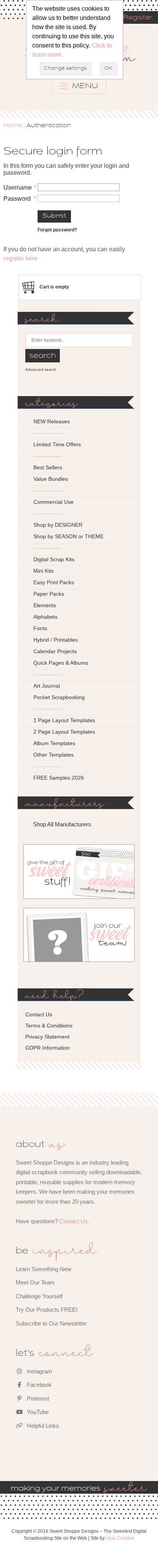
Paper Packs (48, 594)
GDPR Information (47, 1048)
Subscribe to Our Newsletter (51, 1323)
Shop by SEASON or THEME (68, 536)
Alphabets (45, 617)
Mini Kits (43, 571)
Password (17, 198)
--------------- (47, 433)
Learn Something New (43, 1269)
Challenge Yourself (39, 1296)
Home (12, 125)
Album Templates (54, 743)
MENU (84, 86)
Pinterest (37, 1398)
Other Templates (53, 755)
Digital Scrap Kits (53, 559)
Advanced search (40, 369)
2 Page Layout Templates (64, 732)
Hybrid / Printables (55, 640)
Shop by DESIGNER (57, 525)
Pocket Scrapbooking (59, 697)
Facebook (38, 1384)
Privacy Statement (47, 1037)
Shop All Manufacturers (62, 824)
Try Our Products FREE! (46, 1309)
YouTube (37, 1412)
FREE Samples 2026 (58, 778)
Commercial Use (53, 502)
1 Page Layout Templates (64, 720)
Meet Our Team (35, 1282)
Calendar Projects (55, 651)
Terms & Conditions (48, 1025)
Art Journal (46, 686)
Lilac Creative (120, 1538)
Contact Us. (74, 1221)
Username (17, 187)
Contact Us (38, 1014)
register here (20, 258)
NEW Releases (51, 421)
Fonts (40, 628)
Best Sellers (47, 467)
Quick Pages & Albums (60, 663)
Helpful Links (42, 1425)
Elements (44, 605)
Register (137, 18)
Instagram (38, 1371)
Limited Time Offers (57, 444)
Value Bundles (50, 479)
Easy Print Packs (53, 582)
